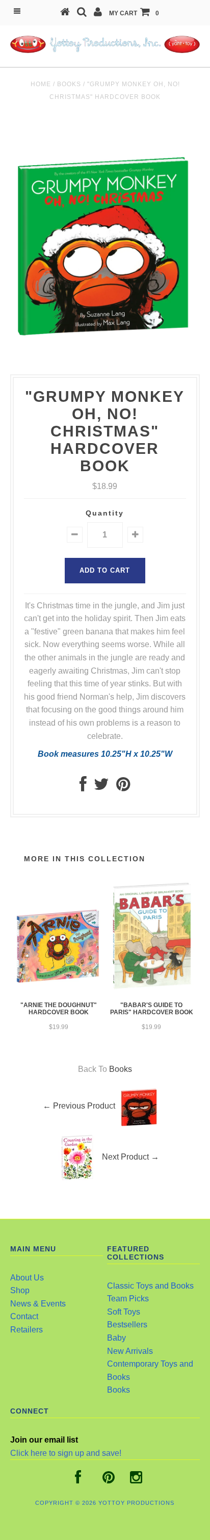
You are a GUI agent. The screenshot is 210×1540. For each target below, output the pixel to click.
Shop (20, 1290)
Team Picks (128, 1298)
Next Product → (130, 1156)
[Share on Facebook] (83, 787)
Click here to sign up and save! (65, 1453)
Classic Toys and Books (150, 1285)
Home (41, 84)
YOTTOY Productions (136, 1503)
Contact (24, 1316)
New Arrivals (130, 1351)
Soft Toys (123, 1311)
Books (69, 84)
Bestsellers (127, 1324)
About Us (27, 1277)
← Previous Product (79, 1105)
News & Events (38, 1303)
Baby (116, 1337)
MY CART (134, 13)
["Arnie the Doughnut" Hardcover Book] (58, 990)
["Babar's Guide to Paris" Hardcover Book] (151, 989)
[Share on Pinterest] (123, 787)
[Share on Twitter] (101, 787)
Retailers (26, 1329)
